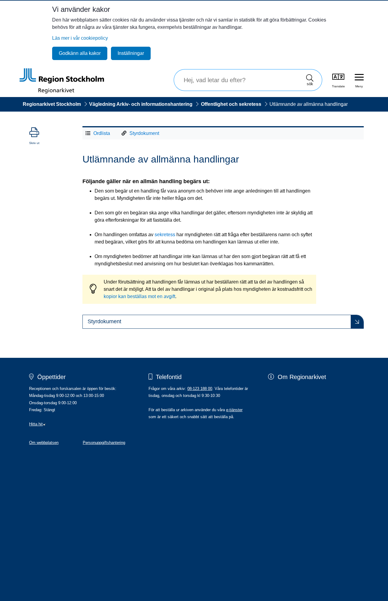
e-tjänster (234, 410)
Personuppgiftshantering (104, 442)
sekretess (165, 234)
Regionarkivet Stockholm (52, 104)
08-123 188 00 (199, 388)
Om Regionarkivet (302, 377)
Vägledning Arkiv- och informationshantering (140, 104)
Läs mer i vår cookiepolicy (80, 38)
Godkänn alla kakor (80, 53)
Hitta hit (37, 424)
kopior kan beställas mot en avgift (139, 296)
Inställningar (131, 53)
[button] (223, 322)
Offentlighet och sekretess (231, 104)
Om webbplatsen (44, 442)
